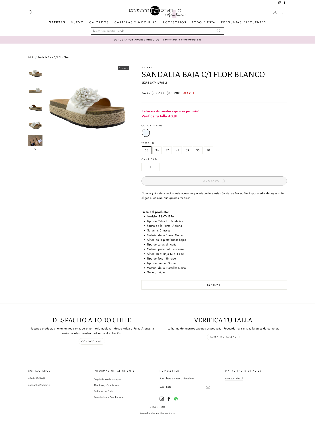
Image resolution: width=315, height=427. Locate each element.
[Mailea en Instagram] (162, 399)
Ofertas (57, 22)
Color (151, 125)
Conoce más (91, 341)
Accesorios (174, 22)
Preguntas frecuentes (243, 22)
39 (187, 150)
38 (146, 150)
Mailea (147, 67)
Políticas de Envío (104, 391)
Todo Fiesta (203, 22)
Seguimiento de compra (107, 379)
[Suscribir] (208, 387)
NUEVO (77, 22)
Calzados (99, 22)
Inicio (31, 57)
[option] (157, 40)
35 (198, 150)
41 (177, 150)
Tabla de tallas (223, 336)
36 (157, 150)
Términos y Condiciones (107, 385)
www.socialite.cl (234, 378)
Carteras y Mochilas (135, 22)
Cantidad (149, 159)
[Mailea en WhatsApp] (176, 399)
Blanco (145, 133)
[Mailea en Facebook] (169, 399)
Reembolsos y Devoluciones (109, 397)
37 (167, 150)
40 (208, 150)
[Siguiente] (35, 148)
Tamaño (147, 143)
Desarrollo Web (147, 413)
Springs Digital (167, 413)
